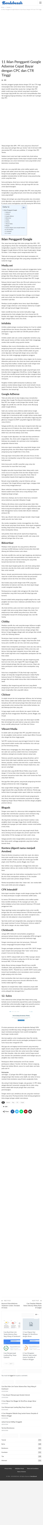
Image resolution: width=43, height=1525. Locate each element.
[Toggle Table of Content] (22, 207)
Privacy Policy (8, 1468)
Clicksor (8, 221)
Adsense (8, 1102)
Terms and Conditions (32, 1468)
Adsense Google (18, 1083)
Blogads (8, 225)
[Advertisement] (21, 33)
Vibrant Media (9, 223)
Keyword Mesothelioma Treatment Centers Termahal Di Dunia (11, 1306)
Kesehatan (5, 1452)
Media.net (8, 212)
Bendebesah (33, 1476)
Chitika (7, 220)
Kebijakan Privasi (19, 1468)
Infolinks (8, 214)
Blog (13, 1102)
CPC (17, 1102)
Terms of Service (21, 1471)
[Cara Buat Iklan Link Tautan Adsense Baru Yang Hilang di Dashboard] (12, 1324)
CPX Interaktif (9, 229)
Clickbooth (9, 231)
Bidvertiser (8, 218)
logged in (12, 1375)
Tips (3, 1456)
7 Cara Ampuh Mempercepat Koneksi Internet (16, 1395)
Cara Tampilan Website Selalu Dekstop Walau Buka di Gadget (32, 1306)
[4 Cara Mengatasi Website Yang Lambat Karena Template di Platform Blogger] (31, 1345)
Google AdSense (10, 216)
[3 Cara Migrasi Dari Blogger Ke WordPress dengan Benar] (31, 1324)
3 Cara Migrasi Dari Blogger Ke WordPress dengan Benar (19, 1401)
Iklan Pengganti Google (10, 210)
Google (22, 1102)
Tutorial (4, 1318)
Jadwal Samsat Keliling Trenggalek (12, 1422)
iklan (8, 1004)
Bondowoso (5, 1448)
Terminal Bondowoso (8, 1428)
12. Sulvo (8, 233)
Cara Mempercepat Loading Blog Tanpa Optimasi (17, 1407)
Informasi (4, 1460)
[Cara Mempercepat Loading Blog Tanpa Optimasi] (12, 1345)
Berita (3, 1444)
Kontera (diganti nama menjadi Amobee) (15, 227)
